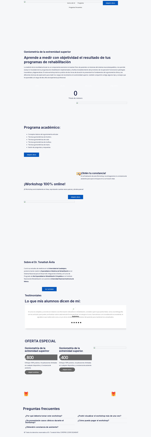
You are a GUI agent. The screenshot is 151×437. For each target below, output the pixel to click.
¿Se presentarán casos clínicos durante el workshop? (44, 421)
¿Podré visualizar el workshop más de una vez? (99, 416)
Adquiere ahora (67, 369)
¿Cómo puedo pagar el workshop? (93, 420)
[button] (49, 416)
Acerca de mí (71, 3)
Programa (81, 3)
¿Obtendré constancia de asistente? (41, 427)
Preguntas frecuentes (75, 7)
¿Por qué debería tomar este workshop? (43, 416)
